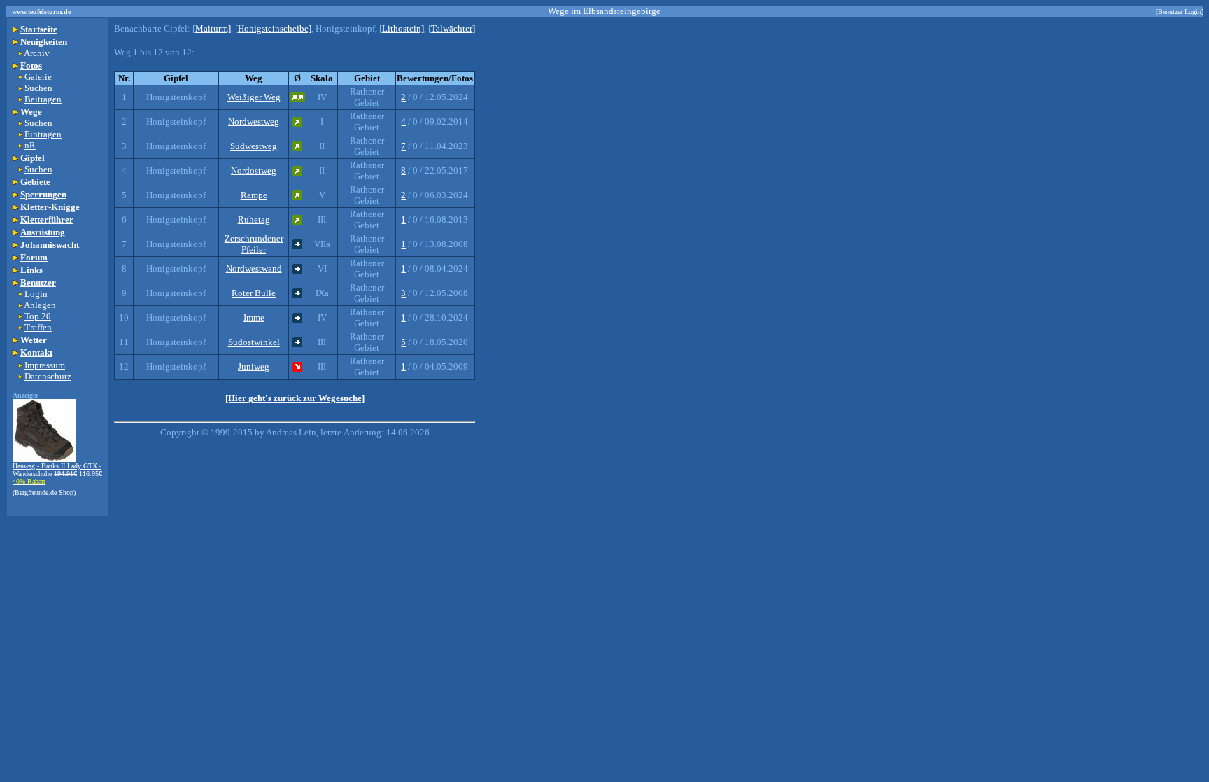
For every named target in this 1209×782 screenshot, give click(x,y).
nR (30, 145)
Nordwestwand (254, 268)
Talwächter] (453, 28)
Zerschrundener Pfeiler (254, 244)
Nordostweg (253, 170)
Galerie (38, 76)
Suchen (38, 88)
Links (31, 270)
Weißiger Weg (254, 97)
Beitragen (43, 99)
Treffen (38, 327)
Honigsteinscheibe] (274, 28)
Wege (31, 111)
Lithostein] (403, 28)
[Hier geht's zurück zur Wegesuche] (295, 398)
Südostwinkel (254, 342)
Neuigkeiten (43, 41)
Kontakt (36, 352)
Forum (34, 257)
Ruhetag (254, 219)
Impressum (44, 365)
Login (36, 293)
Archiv (37, 53)
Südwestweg (253, 146)
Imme (253, 317)
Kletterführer (46, 219)
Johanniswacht (49, 244)
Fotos (31, 65)
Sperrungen (43, 194)
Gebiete (35, 181)
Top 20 (37, 316)
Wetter (33, 340)
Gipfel (32, 158)
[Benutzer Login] (1179, 11)
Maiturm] (213, 28)
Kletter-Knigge (50, 207)
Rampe (254, 195)
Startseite (38, 29)
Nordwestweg (253, 121)
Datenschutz (47, 376)
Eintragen (43, 134)
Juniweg (253, 366)
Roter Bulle (254, 293)
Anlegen (40, 305)
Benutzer (38, 282)
